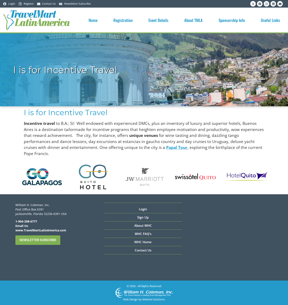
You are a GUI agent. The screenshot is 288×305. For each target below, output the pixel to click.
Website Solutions (153, 299)
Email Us (21, 226)
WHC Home (143, 242)
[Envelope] (280, 4)
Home (93, 20)
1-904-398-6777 (26, 221)
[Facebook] (259, 4)
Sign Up (143, 217)
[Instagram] (266, 4)
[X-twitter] (253, 4)
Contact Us (143, 250)
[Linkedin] (273, 4)
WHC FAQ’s (143, 234)
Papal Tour (176, 147)
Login (143, 209)
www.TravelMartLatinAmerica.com (40, 230)
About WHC (143, 225)
